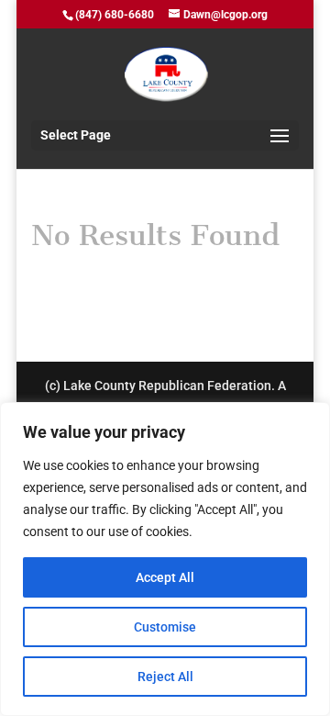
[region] (165, 559)
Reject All (165, 676)
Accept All (165, 577)
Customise (165, 627)
